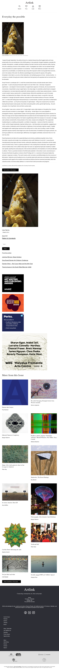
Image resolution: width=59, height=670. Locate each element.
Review (4, 244)
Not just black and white (8, 574)
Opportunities (7, 636)
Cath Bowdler (5, 577)
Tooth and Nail (35, 544)
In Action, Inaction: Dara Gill (10, 502)
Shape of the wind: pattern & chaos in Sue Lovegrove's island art (13, 466)
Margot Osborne (6, 437)
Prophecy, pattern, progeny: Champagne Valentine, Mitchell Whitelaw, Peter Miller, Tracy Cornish (44, 437)
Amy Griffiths (5, 505)
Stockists (6, 632)
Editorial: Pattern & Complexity (10, 435)
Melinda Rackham (35, 441)
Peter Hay (4, 469)
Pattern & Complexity (9, 238)
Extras (5, 624)
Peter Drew (33, 546)
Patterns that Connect (7, 407)
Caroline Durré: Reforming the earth (11, 549)
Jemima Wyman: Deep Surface (11, 257)
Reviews (5, 618)
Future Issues (7, 634)
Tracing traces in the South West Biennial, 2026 (16, 267)
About (5, 640)
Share (5, 248)
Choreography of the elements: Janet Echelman (43, 517)
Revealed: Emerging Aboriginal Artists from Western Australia (42, 401)
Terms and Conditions (17, 666)
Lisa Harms (5, 230)
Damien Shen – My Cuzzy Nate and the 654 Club (17, 264)
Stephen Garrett (5, 552)
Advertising (6, 642)
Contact (5, 645)
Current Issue (7, 617)
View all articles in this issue (11, 581)
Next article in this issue (10, 170)
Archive (5, 620)
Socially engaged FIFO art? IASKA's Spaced (42, 575)
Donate (5, 644)
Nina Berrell (33, 479)
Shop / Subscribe (7, 628)
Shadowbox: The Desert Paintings (40, 477)
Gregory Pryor (34, 577)
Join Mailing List (7, 630)
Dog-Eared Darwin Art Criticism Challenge (15, 260)
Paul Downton (5, 409)
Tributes (5, 622)
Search (5, 647)
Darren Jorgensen (35, 405)
